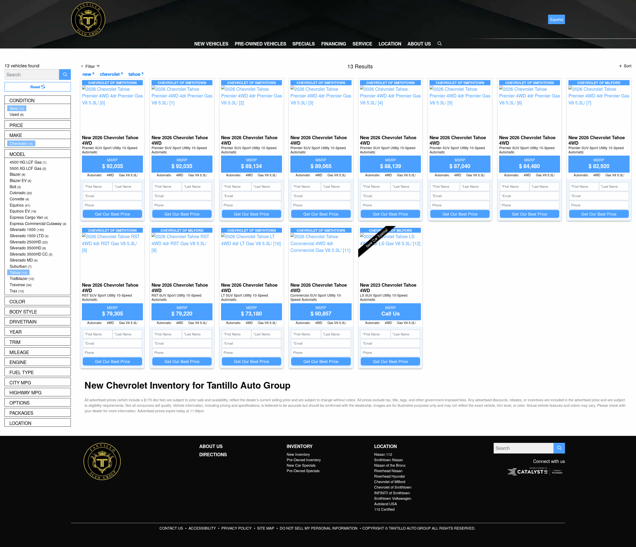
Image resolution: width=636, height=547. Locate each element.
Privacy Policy (237, 528)
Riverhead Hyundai (389, 476)
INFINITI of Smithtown (392, 492)
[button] (211, 43)
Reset (35, 87)
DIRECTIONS (213, 454)
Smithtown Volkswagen (392, 498)
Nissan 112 (383, 454)
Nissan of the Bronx (389, 465)
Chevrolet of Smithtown (392, 487)
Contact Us (171, 528)
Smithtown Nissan (388, 459)
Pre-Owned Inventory (304, 459)
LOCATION (385, 446)
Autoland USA (385, 503)
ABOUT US (211, 446)
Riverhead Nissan (388, 470)
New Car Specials (301, 465)
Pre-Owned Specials (303, 470)
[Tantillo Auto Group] (88, 18)
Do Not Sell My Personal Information (319, 528)
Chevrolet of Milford (389, 481)
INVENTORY (300, 446)
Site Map (266, 528)
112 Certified (384, 509)
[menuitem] (39, 108)
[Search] (65, 74)
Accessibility (203, 528)
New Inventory (298, 454)
